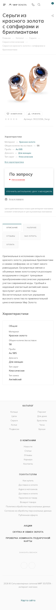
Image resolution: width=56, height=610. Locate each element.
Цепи (14, 416)
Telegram (32, 565)
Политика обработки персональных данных (28, 506)
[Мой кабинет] (44, 4)
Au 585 (19, 149)
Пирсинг (42, 412)
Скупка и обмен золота (28, 532)
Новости (28, 446)
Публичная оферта (28, 515)
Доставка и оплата (28, 485)
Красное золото (27, 142)
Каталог (28, 405)
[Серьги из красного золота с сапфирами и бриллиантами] (28, 82)
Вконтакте (24, 565)
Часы (42, 425)
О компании (28, 440)
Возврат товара (28, 502)
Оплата (10, 244)
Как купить (30, 236)
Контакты (28, 464)
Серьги (14, 420)
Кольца (14, 412)
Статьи (28, 451)
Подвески (14, 429)
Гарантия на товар (28, 498)
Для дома (42, 416)
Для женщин (24, 153)
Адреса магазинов (28, 489)
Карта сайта (28, 600)
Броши (42, 429)
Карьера (28, 459)
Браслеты (42, 420)
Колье (14, 425)
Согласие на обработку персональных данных (28, 511)
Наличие (32, 227)
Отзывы (10, 236)
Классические (26, 156)
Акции (28, 525)
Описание (12, 227)
